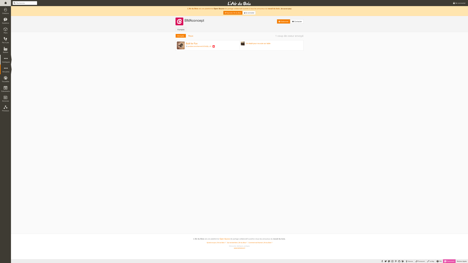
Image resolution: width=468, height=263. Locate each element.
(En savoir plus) (286, 9)
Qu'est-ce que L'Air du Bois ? (216, 242)
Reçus (190, 36)
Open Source (219, 8)
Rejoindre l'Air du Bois (233, 13)
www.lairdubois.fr (239, 248)
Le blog (431, 261)
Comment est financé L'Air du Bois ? (260, 242)
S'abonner (284, 21)
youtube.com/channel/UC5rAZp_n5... (200, 46)
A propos (180, 29)
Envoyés (180, 36)
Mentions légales (462, 261)
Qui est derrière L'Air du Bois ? (237, 242)
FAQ (440, 261)
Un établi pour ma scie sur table (258, 43)
